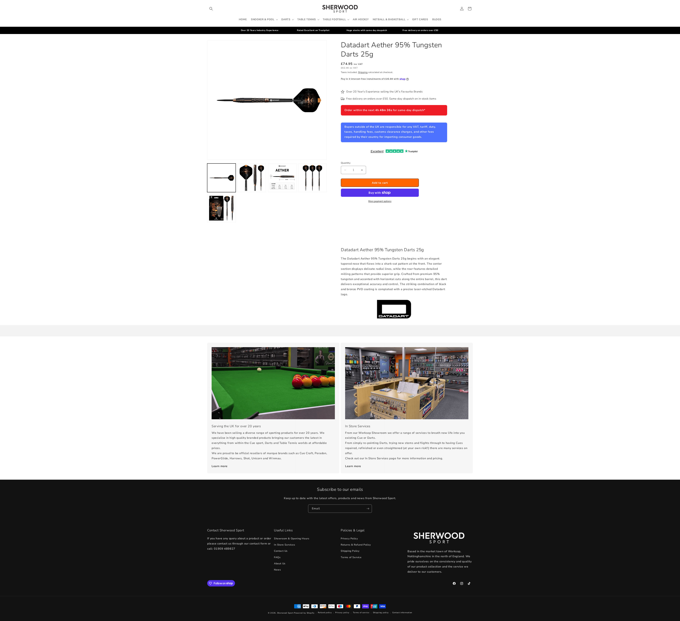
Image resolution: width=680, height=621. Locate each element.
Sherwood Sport (285, 613)
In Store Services (284, 544)
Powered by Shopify (304, 613)
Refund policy (325, 612)
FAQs (277, 557)
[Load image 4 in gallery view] (312, 177)
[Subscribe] (368, 508)
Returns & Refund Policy (356, 544)
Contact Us (281, 551)
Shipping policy (381, 612)
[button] (211, 9)
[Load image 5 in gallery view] (221, 208)
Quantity (345, 163)
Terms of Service (351, 557)
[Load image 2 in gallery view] (251, 177)
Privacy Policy (349, 538)
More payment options (379, 201)
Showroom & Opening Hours (291, 538)
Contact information (402, 612)
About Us (279, 563)
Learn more (220, 466)
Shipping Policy (350, 551)
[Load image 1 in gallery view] (221, 177)
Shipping (363, 72)
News (277, 569)
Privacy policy (342, 612)
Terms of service (361, 612)
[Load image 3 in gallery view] (282, 177)
